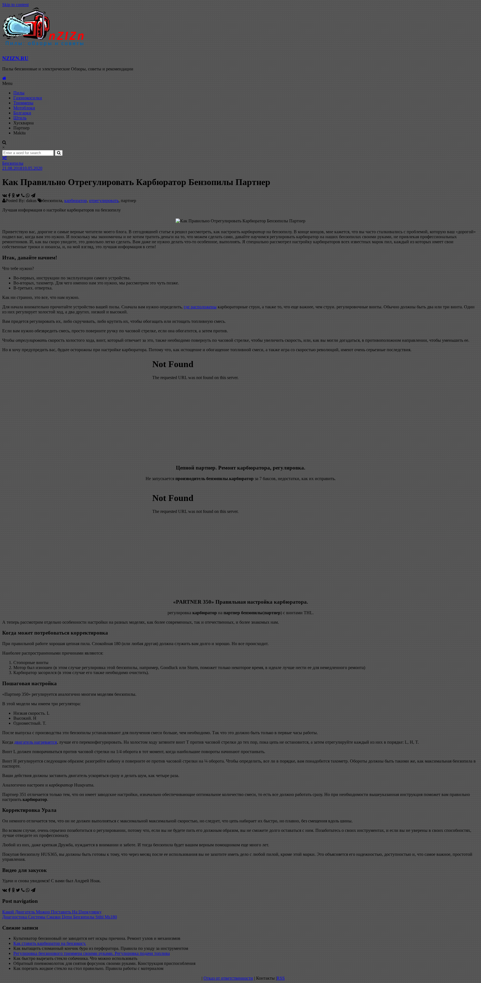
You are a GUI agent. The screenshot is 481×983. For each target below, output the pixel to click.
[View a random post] (4, 158)
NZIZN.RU (15, 58)
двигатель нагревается (35, 742)
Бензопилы (12, 163)
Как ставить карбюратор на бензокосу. (49, 943)
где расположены (200, 306)
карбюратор (75, 200)
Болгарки (22, 112)
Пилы (18, 92)
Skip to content (15, 4)
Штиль (19, 117)
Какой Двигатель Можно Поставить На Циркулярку (52, 912)
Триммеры (23, 102)
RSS (281, 978)
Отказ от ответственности (228, 978)
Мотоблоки (24, 107)
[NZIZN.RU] (4, 78)
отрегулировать (104, 200)
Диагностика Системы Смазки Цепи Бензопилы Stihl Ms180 (59, 917)
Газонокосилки (27, 97)
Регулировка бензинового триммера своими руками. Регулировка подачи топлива (91, 953)
